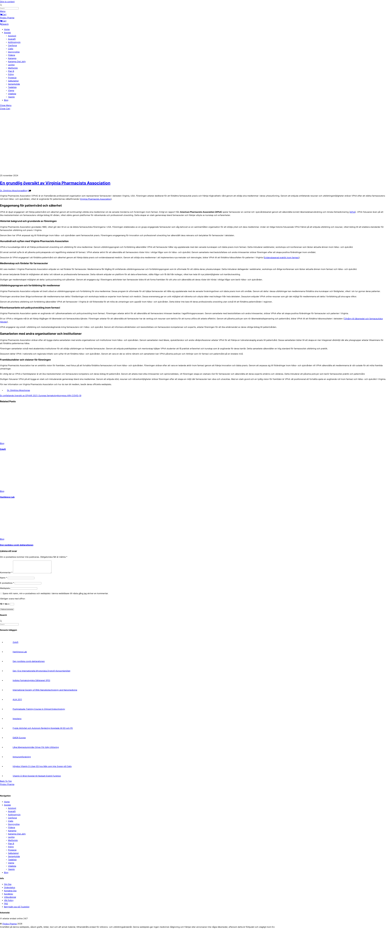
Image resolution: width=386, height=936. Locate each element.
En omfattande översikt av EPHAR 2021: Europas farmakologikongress (33, 395)
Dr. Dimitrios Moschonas (11, 190)
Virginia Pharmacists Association (95, 199)
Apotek (7, 32)
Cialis (10, 48)
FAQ (6, 903)
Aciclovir (12, 36)
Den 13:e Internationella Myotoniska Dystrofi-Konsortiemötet (41, 671)
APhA (352, 212)
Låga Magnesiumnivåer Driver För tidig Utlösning (36, 747)
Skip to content (7, 1)
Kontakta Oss (10, 890)
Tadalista (12, 87)
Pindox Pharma (9, 924)
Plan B (11, 71)
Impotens (17, 718)
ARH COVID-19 (74, 395)
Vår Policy (8, 900)
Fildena (11, 55)
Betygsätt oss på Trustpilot (16, 907)
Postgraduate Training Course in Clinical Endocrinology (39, 709)
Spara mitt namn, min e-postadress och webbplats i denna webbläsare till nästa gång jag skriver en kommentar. (55, 593)
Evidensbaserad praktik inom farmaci (281, 257)
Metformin (13, 68)
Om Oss (7, 884)
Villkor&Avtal (10, 897)
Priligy (11, 74)
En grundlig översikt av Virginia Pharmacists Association (55, 183)
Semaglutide (14, 84)
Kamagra (12, 58)
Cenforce (12, 45)
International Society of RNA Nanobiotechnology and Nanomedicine (45, 690)
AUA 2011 (17, 699)
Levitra (11, 65)
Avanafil (12, 39)
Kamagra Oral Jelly (17, 61)
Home (7, 29)
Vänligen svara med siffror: (12, 598)
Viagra (11, 90)
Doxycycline (14, 52)
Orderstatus (9, 887)
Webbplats (5, 588)
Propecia (12, 77)
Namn (3, 578)
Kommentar (6, 572)
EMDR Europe (19, 737)
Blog (6, 100)
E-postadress (7, 583)
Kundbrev (8, 894)
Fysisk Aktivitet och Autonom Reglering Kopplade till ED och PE (43, 728)
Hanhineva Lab (7, 497)
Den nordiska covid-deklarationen (16, 545)
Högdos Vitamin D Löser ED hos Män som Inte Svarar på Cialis (42, 766)
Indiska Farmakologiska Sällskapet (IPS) (31, 680)
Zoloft (3, 449)
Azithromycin (14, 42)
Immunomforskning (22, 757)
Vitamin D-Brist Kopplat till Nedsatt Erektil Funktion (37, 776)
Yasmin (11, 97)
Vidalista (12, 93)
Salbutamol (13, 81)
